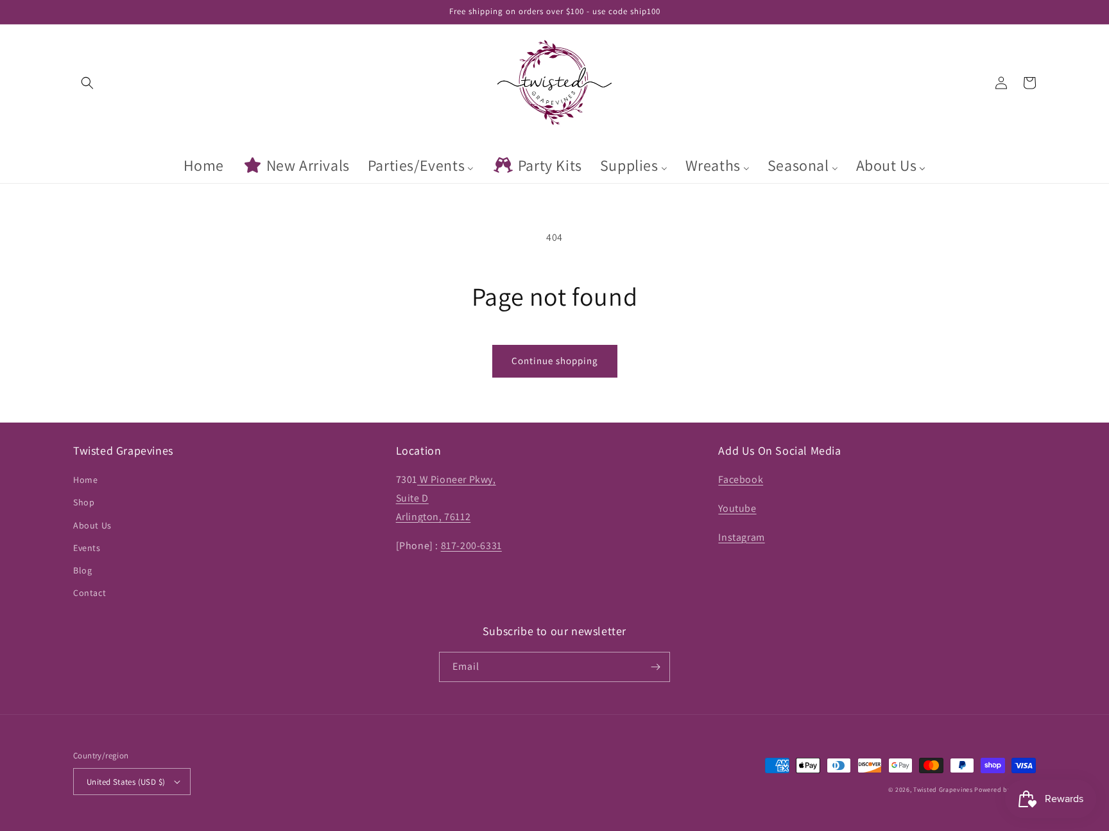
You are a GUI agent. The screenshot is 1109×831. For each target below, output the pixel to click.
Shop (83, 502)
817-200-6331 (471, 545)
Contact (89, 593)
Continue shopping (555, 360)
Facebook (740, 479)
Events (87, 548)
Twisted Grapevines (943, 789)
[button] (87, 83)
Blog (82, 570)
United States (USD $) (126, 781)
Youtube (737, 508)
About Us (92, 525)
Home (85, 479)
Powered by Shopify (1005, 789)
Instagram (741, 537)
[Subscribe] (655, 667)
